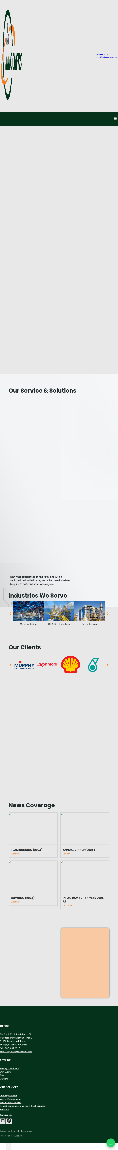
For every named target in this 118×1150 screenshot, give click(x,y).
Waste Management (10, 1099)
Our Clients (5, 1072)
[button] (110, 1142)
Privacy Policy (6, 1136)
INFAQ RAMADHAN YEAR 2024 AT (83, 899)
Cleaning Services (8, 1095)
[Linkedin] (2, 1121)
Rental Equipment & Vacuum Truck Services (22, 1106)
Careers (4, 1079)
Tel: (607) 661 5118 (10, 1048)
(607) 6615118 (102, 55)
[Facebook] (9, 1121)
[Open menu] (115, 119)
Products (4, 1109)
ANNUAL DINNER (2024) (79, 850)
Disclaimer (19, 1136)
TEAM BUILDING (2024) (27, 850)
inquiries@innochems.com (107, 57)
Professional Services (10, 1102)
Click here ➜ (16, 854)
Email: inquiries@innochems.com (16, 1051)
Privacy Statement (9, 1068)
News (2, 1075)
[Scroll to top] (3, 1147)
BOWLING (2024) (23, 898)
